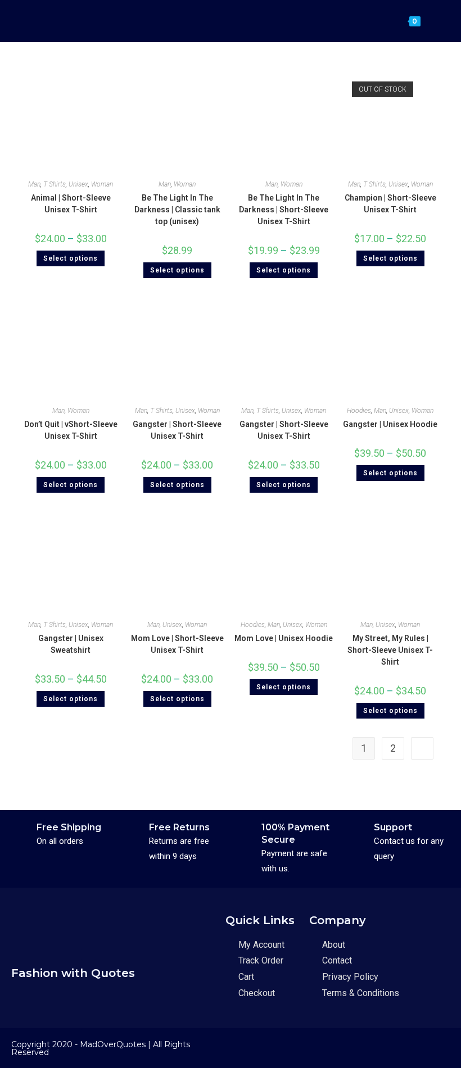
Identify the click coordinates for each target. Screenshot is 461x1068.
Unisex (78, 184)
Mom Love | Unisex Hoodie (283, 638)
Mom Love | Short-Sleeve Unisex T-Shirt (177, 644)
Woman (102, 184)
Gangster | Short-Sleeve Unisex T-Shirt (177, 430)
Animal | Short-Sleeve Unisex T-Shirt (71, 203)
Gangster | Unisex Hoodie (390, 424)
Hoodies (359, 411)
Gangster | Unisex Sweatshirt (70, 644)
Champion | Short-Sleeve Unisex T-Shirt (390, 203)
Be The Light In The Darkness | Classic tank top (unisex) (177, 209)
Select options (70, 258)
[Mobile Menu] (430, 21)
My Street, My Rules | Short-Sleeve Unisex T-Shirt (390, 650)
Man (34, 184)
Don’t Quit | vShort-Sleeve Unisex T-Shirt (70, 430)
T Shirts (54, 184)
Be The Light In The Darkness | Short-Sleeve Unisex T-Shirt (283, 209)
